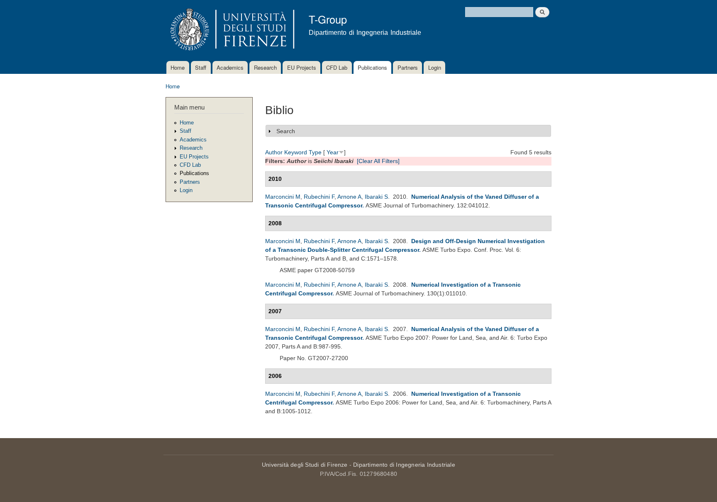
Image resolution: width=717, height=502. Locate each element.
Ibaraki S (376, 196)
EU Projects (301, 67)
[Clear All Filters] (378, 161)
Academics (230, 67)
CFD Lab (336, 67)
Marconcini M (282, 196)
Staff (200, 67)
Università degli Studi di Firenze (305, 464)
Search (285, 131)
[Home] (230, 30)
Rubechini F (319, 196)
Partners (408, 67)
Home (178, 67)
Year (333, 152)
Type (315, 152)
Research (265, 67)
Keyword (295, 152)
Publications (372, 67)
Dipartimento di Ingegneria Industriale (404, 464)
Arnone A (349, 196)
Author (274, 152)
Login (434, 67)
